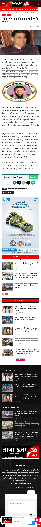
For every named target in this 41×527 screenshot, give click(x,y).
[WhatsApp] (24, 183)
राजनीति (8, 15)
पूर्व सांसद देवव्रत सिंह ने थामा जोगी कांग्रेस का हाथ (17, 188)
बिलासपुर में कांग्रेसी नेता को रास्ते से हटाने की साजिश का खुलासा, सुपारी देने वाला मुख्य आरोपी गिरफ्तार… (26, 308)
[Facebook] (15, 183)
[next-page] (6, 294)
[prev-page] (3, 294)
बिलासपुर (4, 279)
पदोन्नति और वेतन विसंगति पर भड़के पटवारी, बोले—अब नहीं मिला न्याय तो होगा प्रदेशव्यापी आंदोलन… (26, 285)
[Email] (28, 183)
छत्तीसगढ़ (9, 12)
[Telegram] (33, 183)
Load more (20, 360)
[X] (19, 183)
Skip (25, 523)
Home (3, 12)
